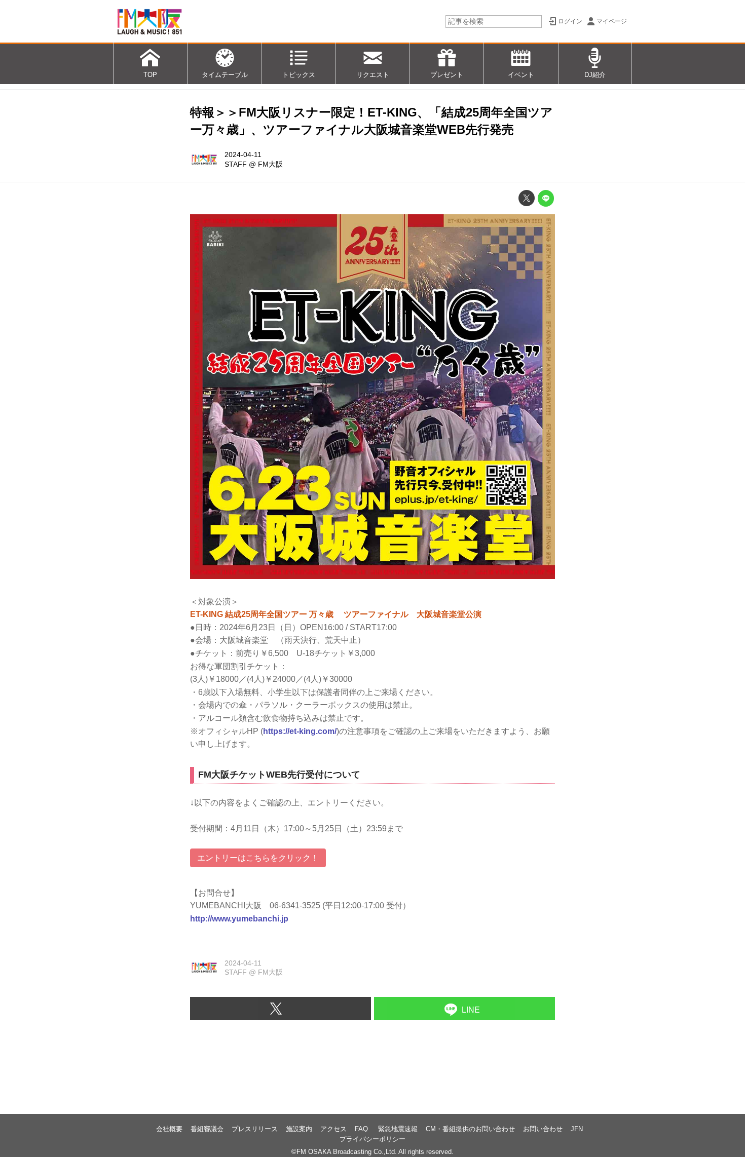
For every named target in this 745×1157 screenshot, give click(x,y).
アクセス (333, 1129)
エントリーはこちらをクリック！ (258, 858)
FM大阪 (270, 164)
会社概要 (169, 1129)
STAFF (236, 164)
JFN (577, 1129)
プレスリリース (255, 1129)
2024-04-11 (243, 154)
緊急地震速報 (398, 1129)
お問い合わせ (543, 1129)
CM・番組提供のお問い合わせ (470, 1129)
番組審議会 (207, 1129)
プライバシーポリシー (372, 1139)
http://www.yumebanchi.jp (239, 918)
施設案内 (299, 1129)
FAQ (362, 1129)
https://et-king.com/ (300, 731)
